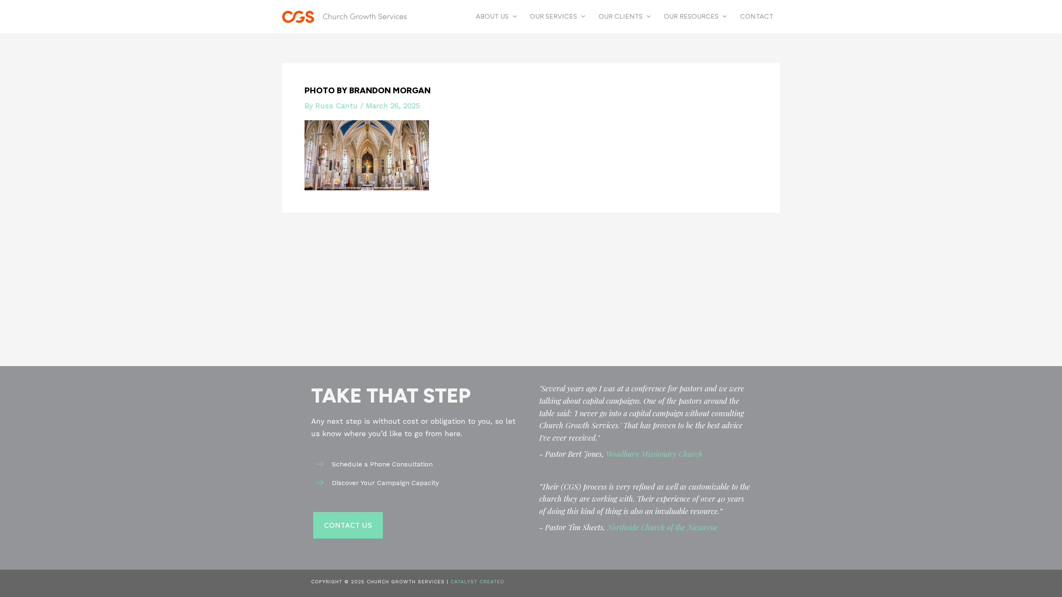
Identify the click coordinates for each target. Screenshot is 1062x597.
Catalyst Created (477, 582)
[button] (513, 16)
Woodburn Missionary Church (654, 454)
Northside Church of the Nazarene (662, 527)
